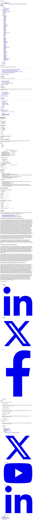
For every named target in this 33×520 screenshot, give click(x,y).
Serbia (5, 49)
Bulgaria (5, 20)
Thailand (5, 56)
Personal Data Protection (5, 517)
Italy (4, 36)
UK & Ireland (6, 58)
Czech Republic (6, 25)
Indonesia (5, 34)
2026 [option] (3, 146)
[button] (3, 7)
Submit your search (11, 111)
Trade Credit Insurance (7, 428)
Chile (4, 22)
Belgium (5, 19)
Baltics (5, 18)
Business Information (7, 429)
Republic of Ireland (6, 47)
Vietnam (5, 60)
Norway (5, 43)
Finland (5, 28)
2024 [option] (3, 144)
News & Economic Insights (7, 430)
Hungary (5, 33)
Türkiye (5, 57)
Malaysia (5, 39)
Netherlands (5, 41)
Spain (4, 53)
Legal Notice (4, 516)
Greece (5, 30)
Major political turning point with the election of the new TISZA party (11, 216)
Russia (5, 48)
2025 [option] (3, 145)
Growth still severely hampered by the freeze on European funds (11, 214)
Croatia (5, 24)
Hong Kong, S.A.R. (6, 32)
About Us (5, 431)
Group (5, 31)
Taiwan (5, 55)
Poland (5, 45)
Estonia (5, 27)
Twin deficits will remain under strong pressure (8, 215)
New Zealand (5, 42)
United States (5, 59)
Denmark (5, 26)
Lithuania (5, 38)
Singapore (5, 50)
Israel (4, 35)
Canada (5, 21)
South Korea (5, 52)
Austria (5, 17)
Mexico (5, 40)
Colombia (5, 23)
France (5, 29)
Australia (5, 16)
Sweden (5, 54)
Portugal (5, 46)
